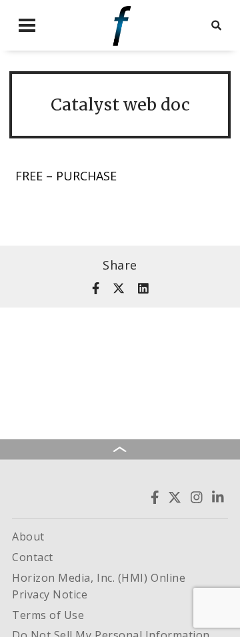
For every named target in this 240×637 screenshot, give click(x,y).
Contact (32, 557)
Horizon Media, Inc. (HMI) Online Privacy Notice (98, 586)
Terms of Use (48, 615)
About (28, 536)
